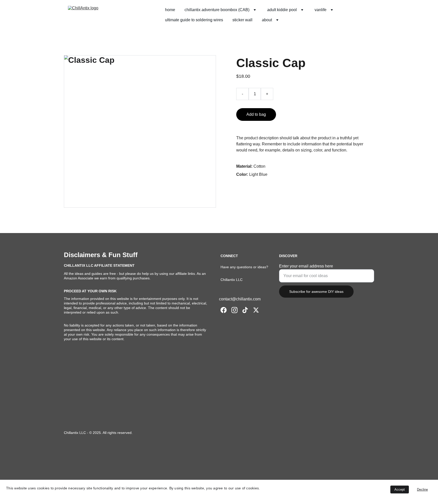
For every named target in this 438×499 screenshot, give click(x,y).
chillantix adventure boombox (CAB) (217, 10)
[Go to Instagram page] (234, 310)
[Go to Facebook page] (224, 310)
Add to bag (256, 114)
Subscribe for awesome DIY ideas (316, 292)
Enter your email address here (306, 266)
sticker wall (242, 20)
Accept (399, 489)
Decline (422, 489)
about (267, 20)
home (170, 10)
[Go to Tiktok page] (245, 310)
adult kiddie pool (282, 10)
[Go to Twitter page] (256, 310)
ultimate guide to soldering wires (194, 20)
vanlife (320, 10)
